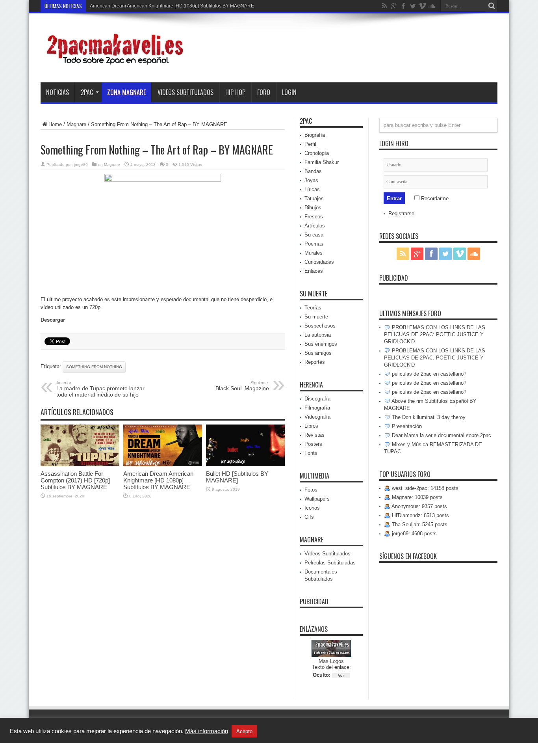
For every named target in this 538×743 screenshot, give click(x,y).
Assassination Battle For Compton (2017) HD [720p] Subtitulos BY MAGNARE (75, 480)
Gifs (309, 517)
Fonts (310, 453)
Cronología (316, 153)
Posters (313, 444)
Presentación (406, 426)
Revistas (314, 435)
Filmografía (317, 408)
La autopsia (317, 335)
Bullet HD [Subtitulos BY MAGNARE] (237, 477)
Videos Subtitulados (185, 92)
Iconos (312, 508)
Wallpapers (317, 499)
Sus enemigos (320, 344)
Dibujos (312, 207)
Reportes (314, 362)
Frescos (313, 217)
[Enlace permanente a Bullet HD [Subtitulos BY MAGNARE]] (245, 464)
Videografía (317, 417)
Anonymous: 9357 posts (418, 506)
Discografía (317, 399)
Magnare (76, 124)
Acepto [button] (244, 731)
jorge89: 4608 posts (413, 533)
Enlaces (313, 271)
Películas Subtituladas (330, 563)
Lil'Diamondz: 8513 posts (419, 515)
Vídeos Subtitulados (327, 554)
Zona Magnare (126, 92)
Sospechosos (320, 326)
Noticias (57, 92)
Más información (206, 731)
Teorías (312, 308)
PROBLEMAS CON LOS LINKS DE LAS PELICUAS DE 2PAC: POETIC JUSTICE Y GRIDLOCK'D (434, 334)
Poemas (313, 244)
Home (55, 124)
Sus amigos (318, 353)
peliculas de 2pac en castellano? (428, 374)
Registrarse (401, 213)
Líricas (312, 189)
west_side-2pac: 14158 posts (424, 488)
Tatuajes (314, 198)
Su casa (313, 235)
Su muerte (316, 317)
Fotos (310, 490)
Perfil (310, 144)
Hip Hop (235, 92)
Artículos (314, 226)
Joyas (311, 180)
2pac (87, 92)
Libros (311, 426)
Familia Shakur (321, 162)
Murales (313, 253)
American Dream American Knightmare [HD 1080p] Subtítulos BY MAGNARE (172, 6)
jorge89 (81, 164)
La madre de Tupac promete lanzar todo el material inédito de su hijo (100, 389)
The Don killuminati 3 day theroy (428, 417)
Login (289, 92)
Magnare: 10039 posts (416, 497)
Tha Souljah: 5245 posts (418, 524)
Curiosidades (319, 262)
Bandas (313, 171)
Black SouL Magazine (242, 385)
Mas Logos (331, 661)
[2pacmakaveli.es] (113, 62)
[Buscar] (491, 6)
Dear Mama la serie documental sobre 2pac (440, 435)
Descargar (53, 320)
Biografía (314, 135)
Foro (263, 92)
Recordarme (434, 198)
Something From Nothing (94, 367)
